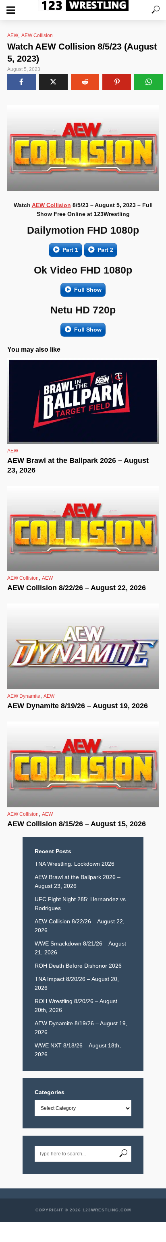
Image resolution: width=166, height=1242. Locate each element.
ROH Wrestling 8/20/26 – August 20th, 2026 (76, 1005)
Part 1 (70, 250)
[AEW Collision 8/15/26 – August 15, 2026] (83, 764)
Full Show (88, 289)
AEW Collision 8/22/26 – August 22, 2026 (76, 588)
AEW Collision (37, 35)
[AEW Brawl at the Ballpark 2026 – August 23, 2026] (83, 401)
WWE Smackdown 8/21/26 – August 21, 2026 (80, 948)
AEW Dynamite (23, 696)
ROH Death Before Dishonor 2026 (78, 965)
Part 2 (105, 250)
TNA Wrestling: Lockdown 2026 (74, 863)
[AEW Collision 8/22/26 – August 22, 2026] (83, 529)
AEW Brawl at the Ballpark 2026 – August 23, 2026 (78, 465)
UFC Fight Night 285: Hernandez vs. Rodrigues (81, 903)
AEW (12, 35)
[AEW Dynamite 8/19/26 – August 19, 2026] (83, 646)
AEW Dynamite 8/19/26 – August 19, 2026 (77, 706)
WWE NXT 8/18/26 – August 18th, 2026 (78, 1049)
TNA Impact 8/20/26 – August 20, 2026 (77, 983)
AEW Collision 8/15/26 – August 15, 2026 (76, 824)
